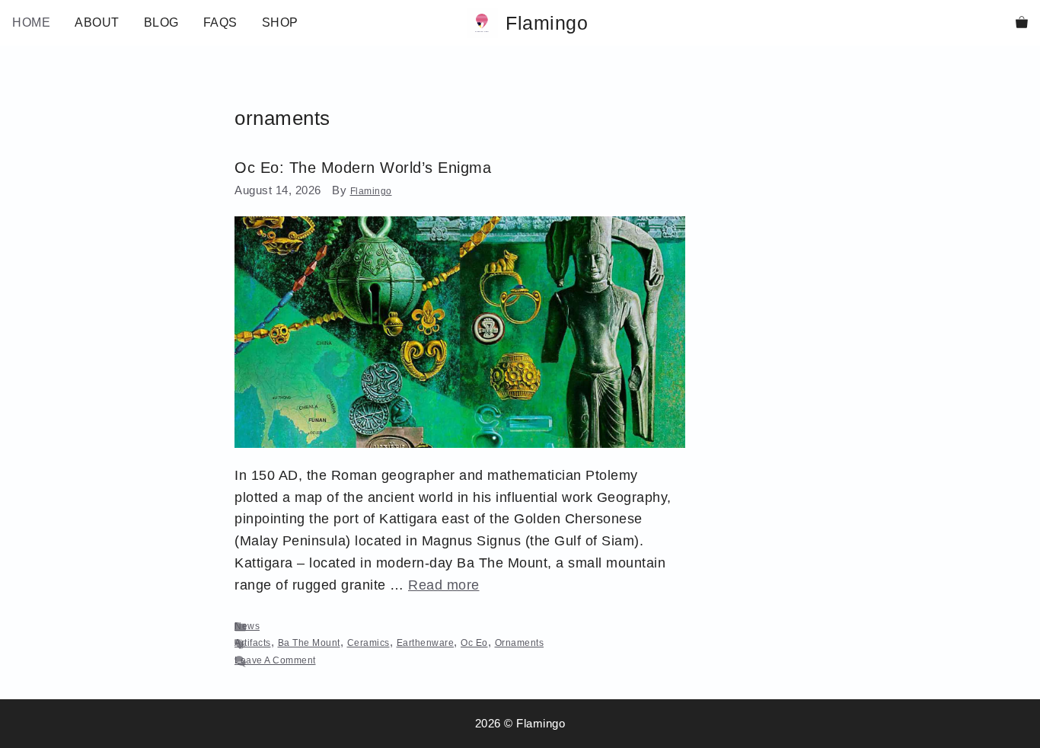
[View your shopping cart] (1021, 23)
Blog (161, 22)
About (97, 22)
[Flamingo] (482, 23)
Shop (280, 22)
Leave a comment (275, 660)
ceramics (368, 643)
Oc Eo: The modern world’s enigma (362, 167)
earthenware (426, 643)
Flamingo (547, 23)
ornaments (519, 643)
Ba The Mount (309, 643)
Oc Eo (474, 643)
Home (31, 22)
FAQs (220, 22)
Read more (444, 585)
